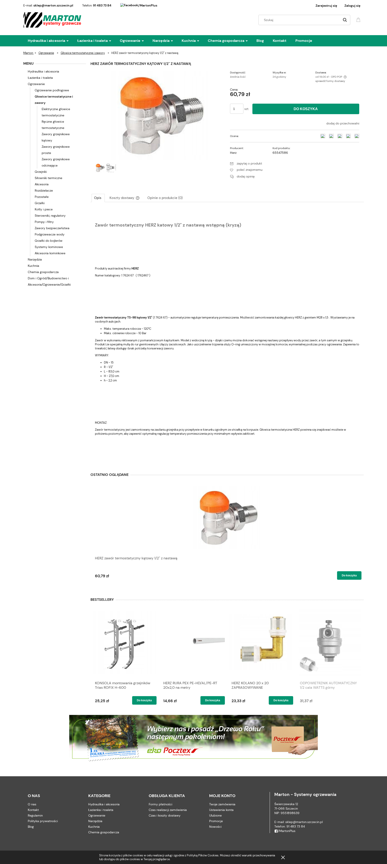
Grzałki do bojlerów (48, 241)
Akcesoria (42, 184)
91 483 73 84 (102, 5)
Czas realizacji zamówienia (168, 810)
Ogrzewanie (36, 84)
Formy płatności (160, 804)
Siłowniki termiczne (48, 178)
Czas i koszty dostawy (165, 815)
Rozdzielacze (44, 190)
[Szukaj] (345, 20)
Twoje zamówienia (222, 804)
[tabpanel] (227, 335)
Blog (31, 827)
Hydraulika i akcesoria (43, 71)
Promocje (216, 821)
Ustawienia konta (221, 810)
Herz (233, 153)
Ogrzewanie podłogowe (52, 90)
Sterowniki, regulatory (50, 216)
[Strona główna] (52, 20)
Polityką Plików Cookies (203, 855)
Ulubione (215, 815)
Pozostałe (42, 197)
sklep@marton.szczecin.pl (53, 5)
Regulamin (35, 815)
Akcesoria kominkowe (50, 253)
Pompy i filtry (44, 222)
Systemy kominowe (49, 247)
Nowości (215, 827)
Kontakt (33, 810)
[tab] (98, 198)
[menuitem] (52, 40)
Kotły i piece (44, 209)
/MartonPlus (147, 5)
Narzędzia (35, 259)
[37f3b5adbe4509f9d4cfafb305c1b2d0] (111, 168)
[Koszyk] (359, 19)
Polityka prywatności (43, 821)
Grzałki (40, 203)
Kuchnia (33, 266)
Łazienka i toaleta (40, 78)
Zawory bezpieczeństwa (52, 228)
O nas (32, 804)
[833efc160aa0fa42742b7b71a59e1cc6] (100, 168)
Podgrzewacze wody (49, 234)
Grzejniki (41, 172)
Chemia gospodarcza (43, 272)
